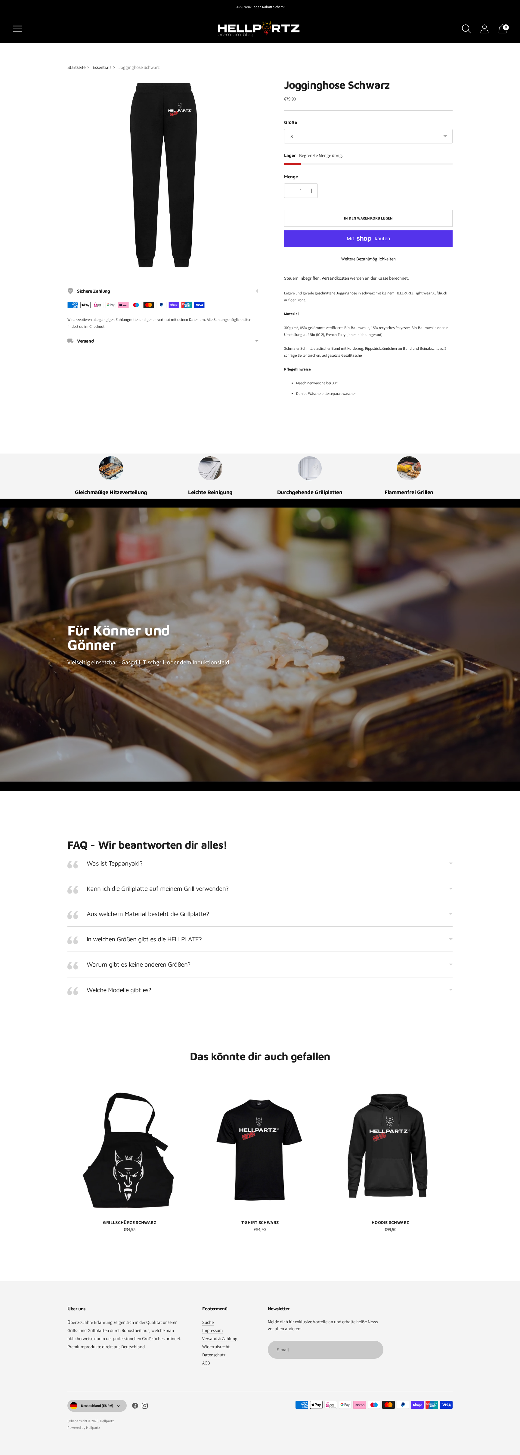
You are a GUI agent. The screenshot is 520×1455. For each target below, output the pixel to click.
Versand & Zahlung (219, 1338)
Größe (290, 122)
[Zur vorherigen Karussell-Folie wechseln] (61, 1148)
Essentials (102, 67)
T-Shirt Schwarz (260, 1222)
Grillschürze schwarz (129, 1222)
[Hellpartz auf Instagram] (144, 1406)
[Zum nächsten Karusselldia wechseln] (459, 1148)
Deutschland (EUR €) (97, 1405)
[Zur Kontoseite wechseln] (484, 28)
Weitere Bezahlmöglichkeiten (368, 259)
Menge (291, 176)
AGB (206, 1363)
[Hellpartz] (260, 29)
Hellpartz (107, 1421)
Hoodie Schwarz (390, 1222)
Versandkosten (336, 278)
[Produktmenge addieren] (311, 191)
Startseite (76, 67)
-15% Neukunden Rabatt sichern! (260, 7)
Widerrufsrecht (216, 1346)
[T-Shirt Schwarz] (260, 1148)
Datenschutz (213, 1355)
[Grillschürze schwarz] (129, 1148)
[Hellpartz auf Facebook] (135, 1406)
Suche (208, 1322)
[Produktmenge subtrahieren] (290, 191)
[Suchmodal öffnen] (466, 28)
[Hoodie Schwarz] (390, 1148)
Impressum (212, 1330)
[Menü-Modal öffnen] (17, 28)
